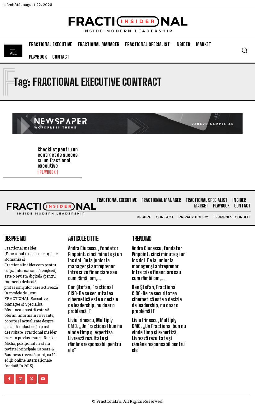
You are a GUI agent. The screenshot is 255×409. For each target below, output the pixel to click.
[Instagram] (20, 379)
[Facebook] (9, 379)
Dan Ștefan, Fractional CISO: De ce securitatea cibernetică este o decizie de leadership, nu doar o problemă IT (93, 299)
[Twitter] (31, 379)
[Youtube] (43, 379)
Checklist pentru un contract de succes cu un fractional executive (58, 157)
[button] (244, 50)
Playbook (47, 172)
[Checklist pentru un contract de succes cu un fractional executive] (19, 159)
